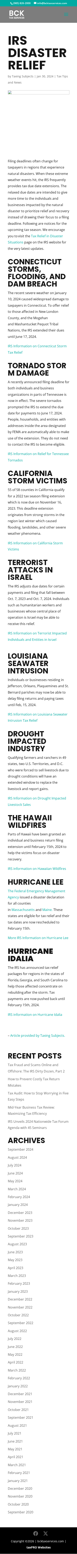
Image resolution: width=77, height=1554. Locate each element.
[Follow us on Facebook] (35, 1533)
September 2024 (20, 1149)
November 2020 (20, 1496)
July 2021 (14, 1433)
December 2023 (20, 1212)
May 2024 (15, 1181)
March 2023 (17, 1275)
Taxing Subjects (22, 76)
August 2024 (17, 1157)
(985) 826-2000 (22, 3)
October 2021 (18, 1409)
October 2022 (18, 1315)
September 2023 (20, 1236)
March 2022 (17, 1370)
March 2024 (17, 1189)
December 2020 (20, 1488)
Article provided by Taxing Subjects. (37, 1035)
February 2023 (19, 1283)
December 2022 (20, 1299)
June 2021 (15, 1441)
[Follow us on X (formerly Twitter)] (45, 1533)
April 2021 (15, 1457)
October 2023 (18, 1228)
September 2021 (20, 1417)
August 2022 (17, 1331)
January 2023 (18, 1291)
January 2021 (18, 1480)
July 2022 (14, 1338)
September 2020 (20, 1512)
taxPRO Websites (38, 1547)
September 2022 (20, 1323)
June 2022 (15, 1346)
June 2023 (15, 1252)
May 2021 (15, 1449)
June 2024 (15, 1173)
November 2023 (20, 1220)
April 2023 (15, 1268)
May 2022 (15, 1354)
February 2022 (19, 1378)
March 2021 (17, 1465)
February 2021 (19, 1472)
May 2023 (15, 1260)
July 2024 (14, 1165)
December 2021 (20, 1394)
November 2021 (20, 1401)
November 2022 (20, 1307)
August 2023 (17, 1244)
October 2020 (18, 1504)
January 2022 (18, 1386)
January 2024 (18, 1204)
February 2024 (19, 1197)
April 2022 (15, 1362)
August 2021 (17, 1425)
